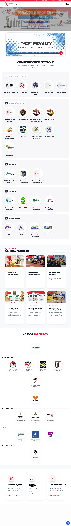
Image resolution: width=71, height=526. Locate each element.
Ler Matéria (10, 320)
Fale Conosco (67, 4)
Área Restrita (61, 0)
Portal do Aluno (45, 0)
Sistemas (36, 0)
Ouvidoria (53, 0)
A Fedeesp (15, 4)
